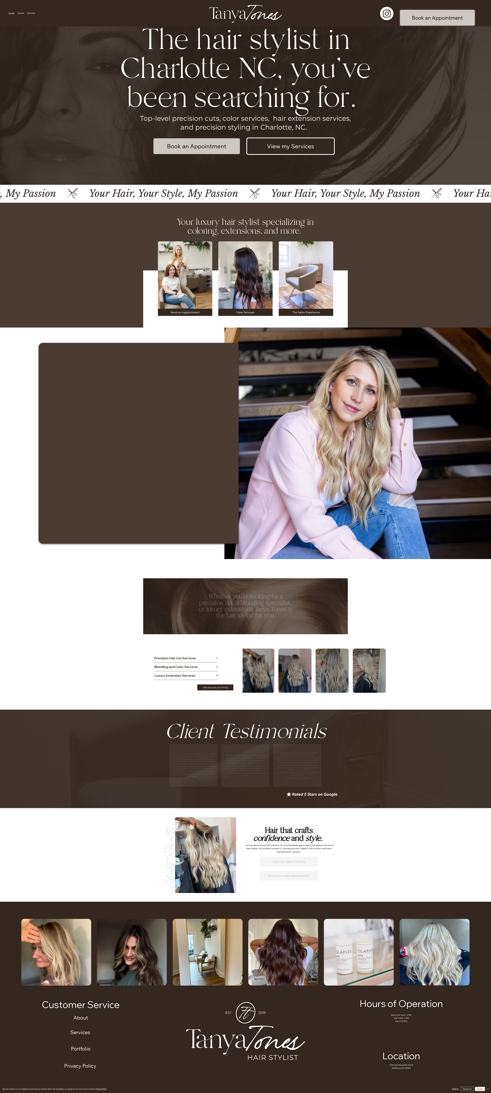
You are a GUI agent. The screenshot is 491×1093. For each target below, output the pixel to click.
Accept (480, 1089)
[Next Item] (379, 671)
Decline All (467, 1089)
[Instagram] (386, 13)
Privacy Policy (101, 1089)
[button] (31, 13)
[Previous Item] (249, 671)
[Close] (487, 1089)
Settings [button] (455, 1089)
